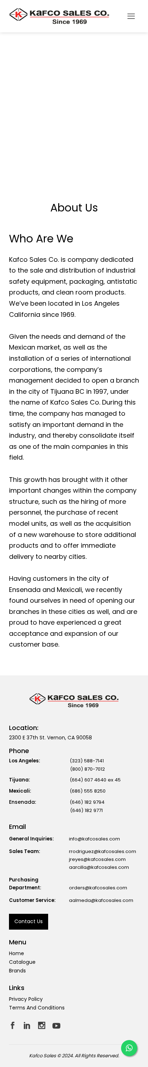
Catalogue (22, 962)
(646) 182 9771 (86, 810)
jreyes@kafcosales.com (97, 859)
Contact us (28, 921)
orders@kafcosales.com (98, 887)
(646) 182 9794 (87, 802)
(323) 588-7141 (87, 760)
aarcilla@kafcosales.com (99, 867)
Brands (17, 970)
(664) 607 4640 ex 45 (95, 779)
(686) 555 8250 (88, 791)
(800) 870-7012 (87, 769)
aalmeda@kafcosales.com (101, 900)
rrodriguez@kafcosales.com (102, 851)
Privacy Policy (26, 999)
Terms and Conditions (37, 1007)
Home (16, 953)
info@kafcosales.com (94, 838)
